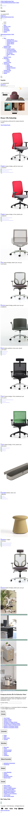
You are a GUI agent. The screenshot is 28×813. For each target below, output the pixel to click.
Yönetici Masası (10, 42)
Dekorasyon (9, 66)
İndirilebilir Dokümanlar (9, 763)
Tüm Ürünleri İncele (5, 125)
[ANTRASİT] (14, 351)
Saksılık (8, 69)
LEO (2, 262)
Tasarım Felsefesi (8, 750)
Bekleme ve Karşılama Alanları (11, 726)
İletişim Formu (7, 777)
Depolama (6, 58)
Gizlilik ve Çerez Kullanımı (10, 793)
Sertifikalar (6, 755)
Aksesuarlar (6, 63)
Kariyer (5, 752)
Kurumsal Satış (10, 1)
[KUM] (14, 495)
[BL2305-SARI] (14, 170)
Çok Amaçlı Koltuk (11, 50)
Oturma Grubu (7, 47)
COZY (2, 396)
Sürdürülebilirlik (7, 751)
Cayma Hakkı (7, 795)
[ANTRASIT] (14, 498)
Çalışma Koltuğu (11, 49)
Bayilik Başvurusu (8, 776)
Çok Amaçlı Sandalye (12, 51)
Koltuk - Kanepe (10, 54)
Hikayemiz (6, 747)
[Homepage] (14, 5)
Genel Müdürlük (7, 772)
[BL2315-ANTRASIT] (14, 169)
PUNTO (3, 305)
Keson (8, 61)
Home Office (7, 738)
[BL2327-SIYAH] (14, 402)
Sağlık (5, 736)
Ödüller (5, 754)
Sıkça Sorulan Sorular (9, 796)
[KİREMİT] (14, 352)
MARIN (3, 539)
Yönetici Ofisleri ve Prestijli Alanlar (12, 724)
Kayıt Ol (3, 711)
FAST (2, 348)
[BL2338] (14, 400)
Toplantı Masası (10, 43)
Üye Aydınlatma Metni (9, 789)
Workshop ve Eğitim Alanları (10, 722)
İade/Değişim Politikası (9, 792)
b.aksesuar (3, 2)
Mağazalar (6, 775)
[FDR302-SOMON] (14, 544)
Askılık (8, 65)
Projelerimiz (6, 764)
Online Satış (3, 1)
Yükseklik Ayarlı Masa (12, 41)
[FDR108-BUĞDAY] (14, 542)
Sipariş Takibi (15, 2)
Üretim (5, 748)
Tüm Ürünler (7, 718)
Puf (7, 55)
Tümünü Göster (7, 46)
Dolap (8, 59)
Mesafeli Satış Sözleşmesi (10, 791)
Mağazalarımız (9, 2)
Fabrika (5, 773)
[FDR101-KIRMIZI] (14, 545)
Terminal (6, 739)
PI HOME (3, 492)
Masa (5, 38)
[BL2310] (14, 449)
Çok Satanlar (7, 71)
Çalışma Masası (10, 39)
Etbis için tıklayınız (5, 810)
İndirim (5, 73)
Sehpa (8, 45)
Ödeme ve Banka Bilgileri (10, 788)
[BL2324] (14, 450)
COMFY (3, 166)
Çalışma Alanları (7, 719)
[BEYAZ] (14, 354)
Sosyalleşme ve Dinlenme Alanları (12, 723)
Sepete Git (3, 15)
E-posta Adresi (4, 702)
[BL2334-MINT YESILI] (14, 172)
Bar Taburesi (10, 53)
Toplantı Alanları (7, 720)
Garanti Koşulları (8, 786)
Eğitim (5, 735)
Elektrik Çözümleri (11, 67)
